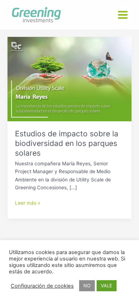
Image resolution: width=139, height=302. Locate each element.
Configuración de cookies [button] (42, 286)
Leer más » (27, 202)
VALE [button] (106, 285)
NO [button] (87, 285)
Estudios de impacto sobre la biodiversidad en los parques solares (66, 143)
